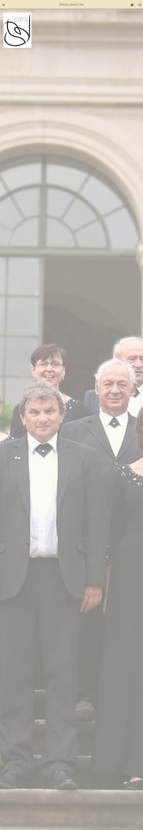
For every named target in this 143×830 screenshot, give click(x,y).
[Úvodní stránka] (17, 46)
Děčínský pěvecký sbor (71, 4)
